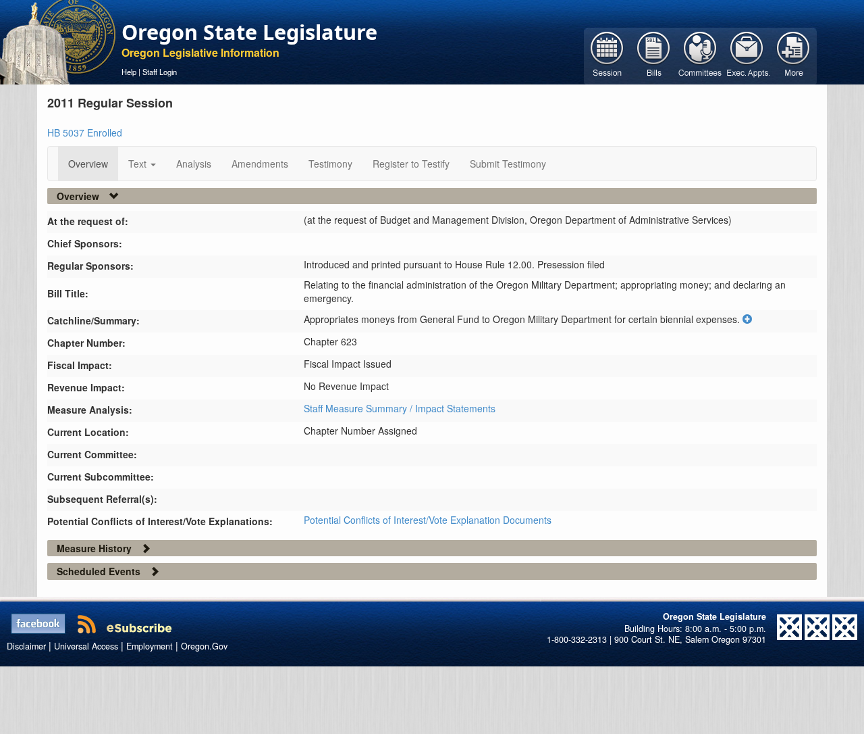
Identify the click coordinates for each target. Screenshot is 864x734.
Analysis (193, 163)
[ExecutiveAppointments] (747, 55)
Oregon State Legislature (249, 32)
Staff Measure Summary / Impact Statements (399, 408)
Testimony (330, 163)
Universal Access (86, 646)
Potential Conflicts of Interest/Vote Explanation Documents (427, 520)
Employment (149, 646)
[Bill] (653, 55)
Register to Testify (411, 163)
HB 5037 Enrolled (84, 132)
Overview (88, 163)
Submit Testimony (508, 163)
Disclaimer (26, 646)
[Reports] (793, 55)
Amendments (260, 163)
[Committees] (700, 55)
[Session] (607, 55)
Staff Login (159, 71)
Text (138, 163)
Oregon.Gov (204, 646)
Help (129, 71)
